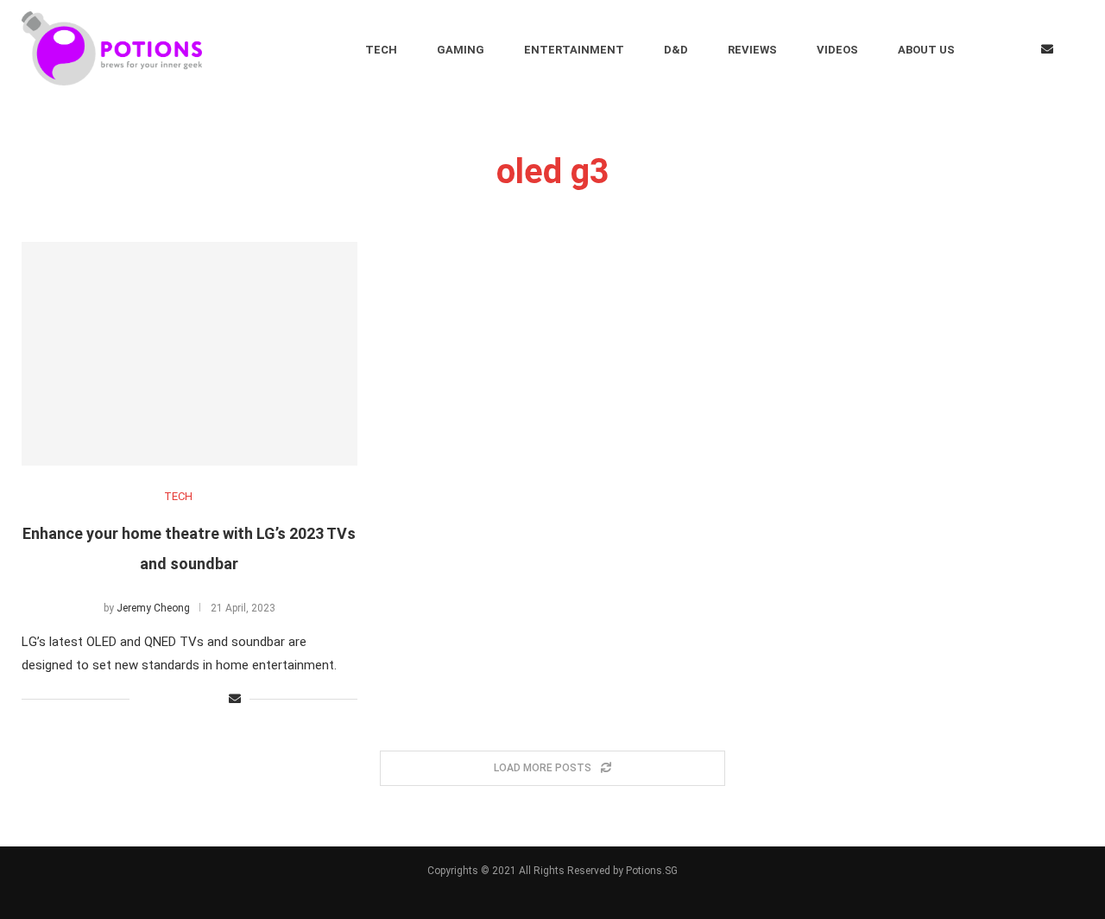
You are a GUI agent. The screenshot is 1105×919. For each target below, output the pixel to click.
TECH (178, 496)
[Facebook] (992, 49)
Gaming (460, 49)
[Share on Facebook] (143, 699)
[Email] (1047, 49)
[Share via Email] (235, 699)
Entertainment (574, 49)
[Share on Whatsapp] (197, 699)
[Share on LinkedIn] (179, 699)
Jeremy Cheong (153, 608)
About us (926, 49)
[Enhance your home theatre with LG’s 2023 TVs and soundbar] (189, 354)
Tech (381, 49)
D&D (676, 49)
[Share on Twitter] (161, 699)
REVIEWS (752, 49)
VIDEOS (837, 49)
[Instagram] (1019, 49)
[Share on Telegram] (215, 699)
